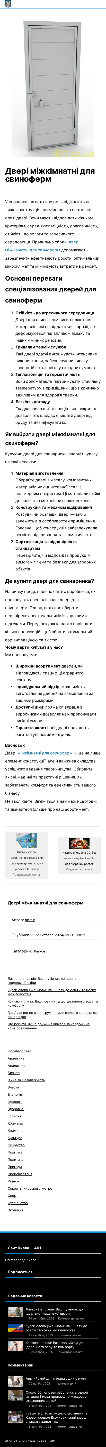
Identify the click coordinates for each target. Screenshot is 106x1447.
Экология (15, 1210)
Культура (15, 1138)
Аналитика (16, 1065)
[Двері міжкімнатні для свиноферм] (53, 87)
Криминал (16, 1130)
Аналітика (16, 1058)
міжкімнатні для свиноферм (45, 753)
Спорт (13, 1196)
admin (30, 920)
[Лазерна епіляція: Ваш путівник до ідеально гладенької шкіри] (15, 1312)
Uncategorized (19, 1051)
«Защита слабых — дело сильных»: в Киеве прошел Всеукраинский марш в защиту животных (56, 1417)
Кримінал (15, 1123)
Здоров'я (15, 1102)
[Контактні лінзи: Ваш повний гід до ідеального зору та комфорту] (15, 1346)
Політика (15, 1152)
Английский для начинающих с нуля (56, 1378)
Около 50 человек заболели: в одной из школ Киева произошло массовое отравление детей (57, 1396)
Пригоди (15, 1167)
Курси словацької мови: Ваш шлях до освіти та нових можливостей (56, 1328)
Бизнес (14, 1073)
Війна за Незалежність (26, 1080)
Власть (13, 1087)
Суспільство (18, 1203)
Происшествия (20, 1174)
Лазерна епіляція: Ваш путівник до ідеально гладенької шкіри (54, 1311)
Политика (15, 1159)
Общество (16, 1145)
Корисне (15, 1116)
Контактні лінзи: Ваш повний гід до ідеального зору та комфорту (54, 1345)
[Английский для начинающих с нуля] (15, 1381)
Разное (39, 951)
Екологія (15, 1094)
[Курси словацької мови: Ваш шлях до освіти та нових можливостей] (15, 1328)
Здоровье (16, 1109)
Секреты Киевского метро (30, 1188)
